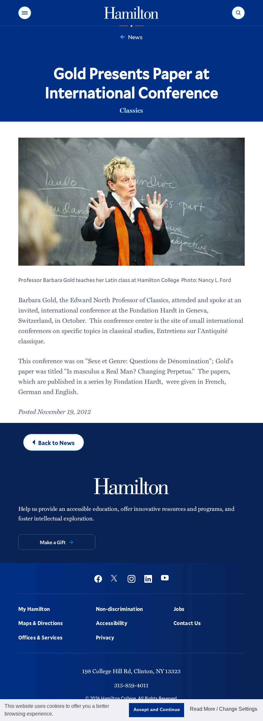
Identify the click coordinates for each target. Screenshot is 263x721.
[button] (25, 13)
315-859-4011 (131, 685)
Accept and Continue (156, 709)
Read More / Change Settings (223, 709)
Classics (131, 110)
